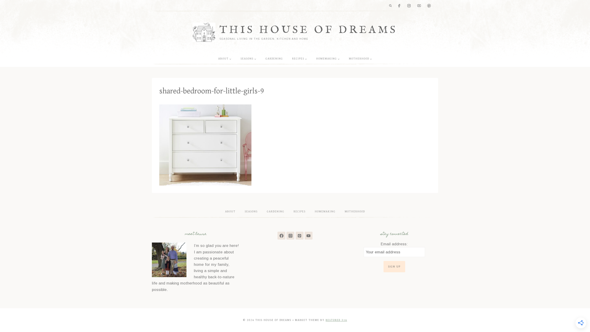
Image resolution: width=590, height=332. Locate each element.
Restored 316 (336, 320)
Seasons (251, 211)
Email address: (394, 244)
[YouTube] (419, 5)
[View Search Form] (390, 6)
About (230, 211)
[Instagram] (409, 5)
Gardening (274, 58)
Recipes (300, 211)
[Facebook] (399, 5)
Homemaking (325, 211)
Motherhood (355, 211)
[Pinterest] (429, 5)
